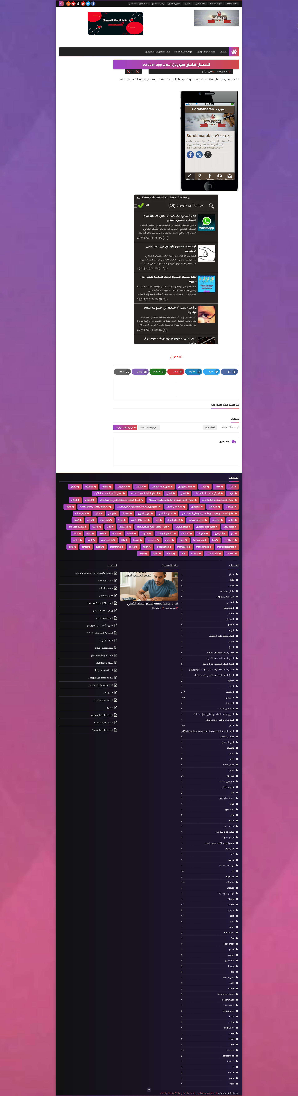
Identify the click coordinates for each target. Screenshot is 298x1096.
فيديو (76, 520)
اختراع (231, 487)
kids (123, 540)
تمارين (231, 520)
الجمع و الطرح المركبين (102, 730)
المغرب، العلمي (165, 513)
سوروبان (216, 520)
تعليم (97, 513)
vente (155, 553)
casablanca (229, 540)
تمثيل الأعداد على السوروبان (100, 625)
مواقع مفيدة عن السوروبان (100, 678)
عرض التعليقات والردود (124, 427)
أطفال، (204, 487)
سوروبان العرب (170, 608)
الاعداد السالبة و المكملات (101, 685)
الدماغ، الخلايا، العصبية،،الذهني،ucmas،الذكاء (120, 500)
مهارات (145, 533)
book (101, 533)
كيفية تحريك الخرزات (104, 648)
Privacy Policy (232, 3)
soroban (230, 553)
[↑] (149, 1089)
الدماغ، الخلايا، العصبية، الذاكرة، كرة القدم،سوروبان (171, 500)
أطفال (217, 487)
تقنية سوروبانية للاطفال (138, 3)
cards (75, 533)
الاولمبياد (89, 487)
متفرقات (201, 533)
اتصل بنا (187, 3)
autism (115, 533)
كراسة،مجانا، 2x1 (76, 527)
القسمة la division (104, 618)
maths (76, 540)
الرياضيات (230, 507)
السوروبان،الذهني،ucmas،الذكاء (94, 507)
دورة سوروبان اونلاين (206, 52)
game (182, 540)
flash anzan (198, 540)
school (85, 547)
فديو (89, 520)
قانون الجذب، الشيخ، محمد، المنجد (152, 527)
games (168, 540)
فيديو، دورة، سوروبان (205, 527)
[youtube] (83, 3)
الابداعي (139, 487)
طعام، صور (105, 520)
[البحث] (61, 3)
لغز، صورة (218, 533)
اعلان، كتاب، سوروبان (161, 487)
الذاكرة (88, 500)
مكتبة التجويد (199, 3)
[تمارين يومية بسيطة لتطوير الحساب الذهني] (149, 586)
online (132, 547)
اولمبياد (125, 513)
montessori (182, 547)
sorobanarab (212, 553)
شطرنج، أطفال (173, 520)
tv (182, 553)
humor (136, 540)
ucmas (170, 553)
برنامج (111, 513)
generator (152, 540)
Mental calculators (225, 547)
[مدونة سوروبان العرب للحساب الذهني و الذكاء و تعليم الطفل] (216, 18)
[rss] (68, 3)
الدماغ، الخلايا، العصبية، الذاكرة (144, 493)
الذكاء (74, 500)
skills (71, 547)
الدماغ (183, 493)
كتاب (109, 527)
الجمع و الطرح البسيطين (102, 715)
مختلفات (185, 533)
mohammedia (202, 547)
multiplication (163, 547)
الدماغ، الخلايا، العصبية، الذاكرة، (108, 493)
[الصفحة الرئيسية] (234, 51)
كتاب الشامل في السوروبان (157, 52)
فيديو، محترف (182, 527)
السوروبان (213, 507)
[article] (146, 389)
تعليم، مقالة (80, 513)
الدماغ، (169, 493)
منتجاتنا (223, 52)
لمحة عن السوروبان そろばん (99, 633)
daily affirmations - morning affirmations (94, 573)
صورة (120, 520)
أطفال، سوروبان (185, 487)
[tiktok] (78, 3)
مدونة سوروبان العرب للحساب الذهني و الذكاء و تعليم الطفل (187, 1093)
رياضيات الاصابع (158, 3)
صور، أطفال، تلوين (139, 520)
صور (157, 520)
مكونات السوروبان (104, 663)
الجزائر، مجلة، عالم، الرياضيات (207, 493)
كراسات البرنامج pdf (183, 52)
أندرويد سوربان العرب (103, 700)
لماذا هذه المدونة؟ (104, 670)
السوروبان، (195, 507)
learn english (107, 540)
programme (115, 547)
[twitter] (88, 3)
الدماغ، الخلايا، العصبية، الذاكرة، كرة (218, 500)
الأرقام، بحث (122, 487)
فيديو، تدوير (229, 527)
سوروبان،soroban (196, 520)
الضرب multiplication (103, 722)
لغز (232, 533)
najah (145, 547)
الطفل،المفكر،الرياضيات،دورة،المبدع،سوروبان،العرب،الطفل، (208, 513)
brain (88, 533)
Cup (214, 540)
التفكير (73, 487)
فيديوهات (108, 693)
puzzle (99, 547)
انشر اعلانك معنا (216, 3)
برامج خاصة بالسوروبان (103, 610)
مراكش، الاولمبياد (165, 533)
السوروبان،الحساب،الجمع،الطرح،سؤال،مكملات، (137, 507)
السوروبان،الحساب (175, 507)
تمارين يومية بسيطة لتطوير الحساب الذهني (152, 603)
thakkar (194, 553)
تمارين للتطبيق (174, 3)
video (142, 553)
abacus (130, 533)
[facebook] (93, 3)
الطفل (68, 507)
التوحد (231, 493)
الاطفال (105, 487)
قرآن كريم (124, 527)
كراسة (95, 527)
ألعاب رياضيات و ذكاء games (100, 603)
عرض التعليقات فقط (148, 427)
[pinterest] (73, 3)
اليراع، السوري (144, 513)
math (90, 540)
